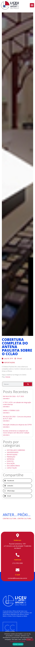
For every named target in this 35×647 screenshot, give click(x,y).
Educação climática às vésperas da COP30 (17, 425)
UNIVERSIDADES (12, 452)
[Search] (28, 384)
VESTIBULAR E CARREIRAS (16, 450)
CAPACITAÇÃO (12, 468)
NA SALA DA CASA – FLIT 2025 (13, 396)
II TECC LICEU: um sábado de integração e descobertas (17, 403)
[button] (32, 5)
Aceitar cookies (18, 644)
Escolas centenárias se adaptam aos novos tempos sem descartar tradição (16, 432)
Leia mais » (6, 398)
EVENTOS (10, 461)
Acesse (7, 377)
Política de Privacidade (17, 641)
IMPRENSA (10, 459)
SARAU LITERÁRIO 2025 (11, 410)
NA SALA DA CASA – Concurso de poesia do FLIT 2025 (17, 418)
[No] (30, 639)
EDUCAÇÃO (11, 463)
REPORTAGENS (9, 363)
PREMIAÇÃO (11, 457)
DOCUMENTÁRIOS (13, 466)
